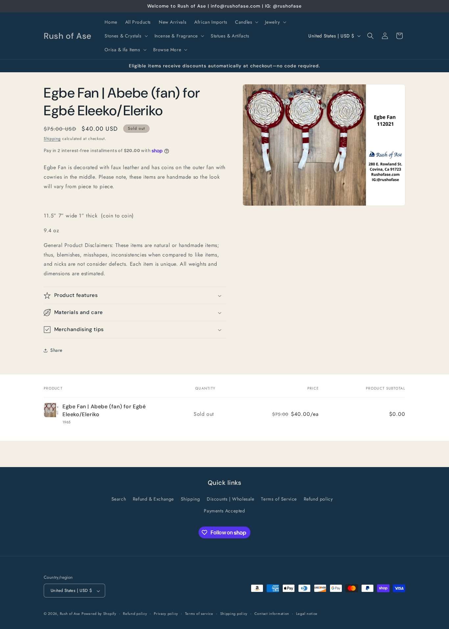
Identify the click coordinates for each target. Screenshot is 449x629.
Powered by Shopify (99, 614)
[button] (246, 22)
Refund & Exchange (153, 499)
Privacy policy (166, 613)
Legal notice (307, 613)
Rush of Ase (70, 614)
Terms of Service (279, 499)
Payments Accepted (224, 510)
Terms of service (199, 613)
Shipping (52, 139)
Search (118, 499)
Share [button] (56, 350)
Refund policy (318, 499)
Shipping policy (234, 613)
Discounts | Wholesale (230, 499)
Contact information (271, 613)
